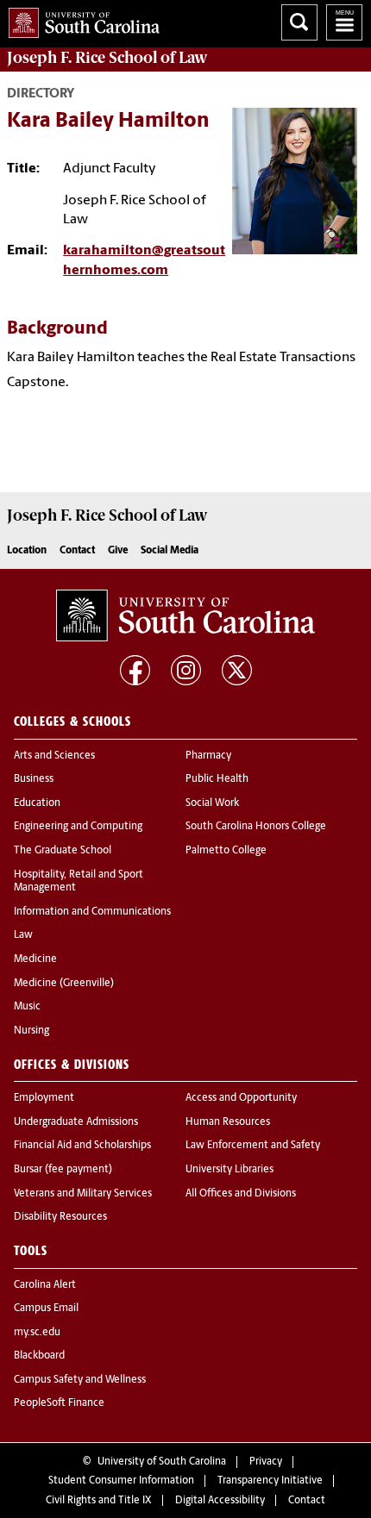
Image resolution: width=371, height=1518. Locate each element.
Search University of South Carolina (299, 22)
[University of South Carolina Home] (80, 19)
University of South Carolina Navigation (344, 22)
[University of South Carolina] (185, 615)
